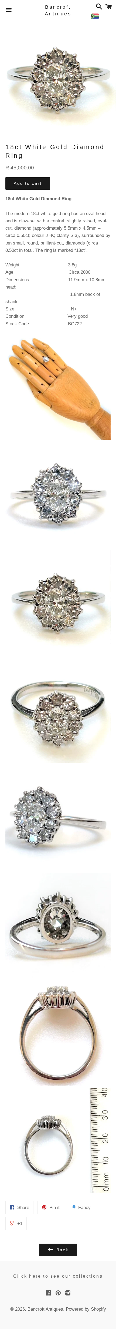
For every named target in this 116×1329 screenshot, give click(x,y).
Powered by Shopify (86, 1309)
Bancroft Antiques (58, 10)
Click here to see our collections (58, 1276)
